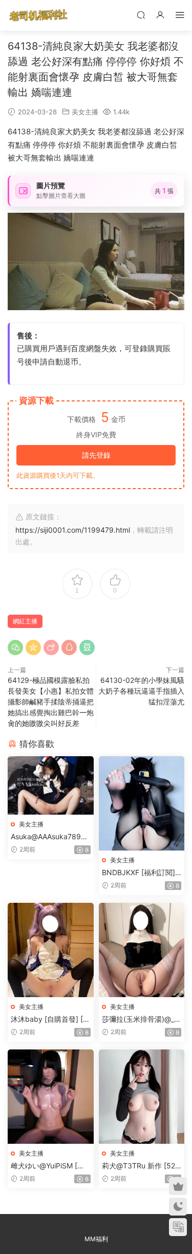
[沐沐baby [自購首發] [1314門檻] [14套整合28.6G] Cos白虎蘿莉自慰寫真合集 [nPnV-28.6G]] (51, 950)
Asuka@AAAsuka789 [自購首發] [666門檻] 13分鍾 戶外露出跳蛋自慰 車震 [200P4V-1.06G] (50, 837)
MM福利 (96, 1239)
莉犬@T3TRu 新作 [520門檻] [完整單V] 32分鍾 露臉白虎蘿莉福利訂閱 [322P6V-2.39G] (141, 1166)
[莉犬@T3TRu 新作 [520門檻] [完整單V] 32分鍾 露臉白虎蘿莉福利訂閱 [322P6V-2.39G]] (142, 1096)
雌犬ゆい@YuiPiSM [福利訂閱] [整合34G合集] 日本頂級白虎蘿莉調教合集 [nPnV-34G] (50, 1166)
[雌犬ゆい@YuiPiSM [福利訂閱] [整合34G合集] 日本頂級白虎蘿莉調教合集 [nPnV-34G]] (51, 1096)
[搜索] (140, 15)
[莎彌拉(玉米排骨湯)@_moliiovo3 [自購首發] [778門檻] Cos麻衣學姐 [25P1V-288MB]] (142, 950)
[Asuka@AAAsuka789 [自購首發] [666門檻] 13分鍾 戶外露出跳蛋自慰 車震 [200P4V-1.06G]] (51, 785)
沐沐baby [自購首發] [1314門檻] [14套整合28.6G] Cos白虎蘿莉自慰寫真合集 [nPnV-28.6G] (50, 1019)
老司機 (38, 15)
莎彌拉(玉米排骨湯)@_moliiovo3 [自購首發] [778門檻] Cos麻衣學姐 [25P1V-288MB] (141, 1019)
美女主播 (85, 112)
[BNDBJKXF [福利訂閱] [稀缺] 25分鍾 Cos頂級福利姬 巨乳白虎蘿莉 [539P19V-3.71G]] (142, 803)
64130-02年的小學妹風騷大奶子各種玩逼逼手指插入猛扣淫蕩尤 (141, 691)
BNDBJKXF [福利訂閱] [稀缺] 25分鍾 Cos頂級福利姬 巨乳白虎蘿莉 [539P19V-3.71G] (140, 873)
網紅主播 (25, 621)
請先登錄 (96, 455)
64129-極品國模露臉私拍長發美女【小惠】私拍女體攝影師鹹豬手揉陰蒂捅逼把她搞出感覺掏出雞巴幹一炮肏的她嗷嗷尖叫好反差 (51, 701)
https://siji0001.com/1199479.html (72, 529)
